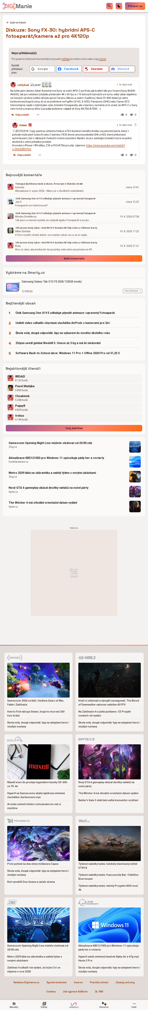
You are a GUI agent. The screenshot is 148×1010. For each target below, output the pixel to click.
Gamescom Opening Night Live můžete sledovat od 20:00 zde (50, 443)
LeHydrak (23, 84)
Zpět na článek (18, 22)
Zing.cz (13, 446)
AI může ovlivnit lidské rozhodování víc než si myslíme (34, 806)
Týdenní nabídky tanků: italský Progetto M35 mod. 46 (108, 887)
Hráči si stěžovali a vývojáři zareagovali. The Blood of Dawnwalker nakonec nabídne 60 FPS (108, 702)
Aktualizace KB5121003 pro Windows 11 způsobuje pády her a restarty (56, 458)
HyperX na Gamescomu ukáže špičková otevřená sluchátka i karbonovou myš (36, 795)
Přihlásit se (135, 6)
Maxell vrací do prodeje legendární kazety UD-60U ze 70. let (37, 784)
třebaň (23, 125)
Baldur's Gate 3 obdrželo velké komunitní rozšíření (108, 800)
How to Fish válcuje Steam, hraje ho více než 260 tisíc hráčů (35, 713)
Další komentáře (74, 258)
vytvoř (102, 59)
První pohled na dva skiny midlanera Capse (32, 863)
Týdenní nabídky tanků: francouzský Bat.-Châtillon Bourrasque (108, 876)
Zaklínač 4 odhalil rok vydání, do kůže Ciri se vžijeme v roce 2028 (33, 969)
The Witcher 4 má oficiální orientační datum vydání (43, 502)
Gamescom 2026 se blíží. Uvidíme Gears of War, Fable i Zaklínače (35, 702)
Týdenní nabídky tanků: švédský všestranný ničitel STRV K (107, 865)
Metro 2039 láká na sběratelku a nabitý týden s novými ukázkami (52, 473)
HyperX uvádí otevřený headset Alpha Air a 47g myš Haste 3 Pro (108, 958)
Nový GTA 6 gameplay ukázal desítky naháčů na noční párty (48, 487)
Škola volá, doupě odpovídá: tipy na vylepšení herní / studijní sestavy (38, 724)
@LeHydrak (22, 130)
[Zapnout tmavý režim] (119, 6)
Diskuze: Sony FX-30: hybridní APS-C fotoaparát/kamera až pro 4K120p (50, 33)
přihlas (66, 59)
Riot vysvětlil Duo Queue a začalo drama (31, 881)
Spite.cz (13, 491)
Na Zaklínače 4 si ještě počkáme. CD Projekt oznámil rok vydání (104, 713)
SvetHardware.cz (18, 461)
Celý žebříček (74, 428)
